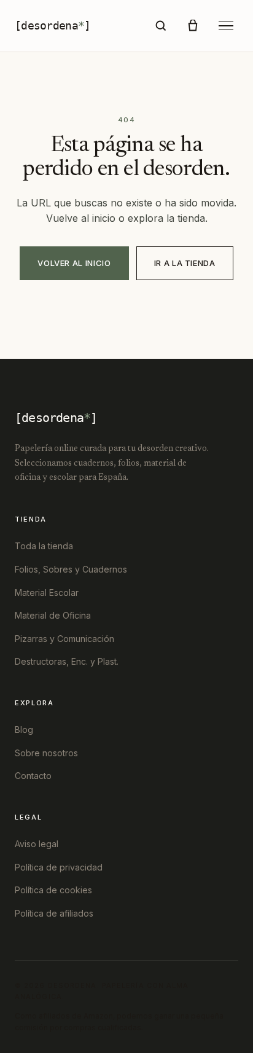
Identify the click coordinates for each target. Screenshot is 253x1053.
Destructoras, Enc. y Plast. (67, 661)
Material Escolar (47, 592)
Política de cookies (53, 890)
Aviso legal (36, 844)
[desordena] (52, 25)
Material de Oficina (53, 615)
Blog (24, 729)
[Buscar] (161, 26)
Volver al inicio (74, 263)
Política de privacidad (59, 867)
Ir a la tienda (185, 263)
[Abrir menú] (226, 26)
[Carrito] (193, 26)
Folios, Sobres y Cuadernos (71, 569)
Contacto (33, 775)
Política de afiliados (54, 913)
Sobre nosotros (46, 753)
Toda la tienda (44, 546)
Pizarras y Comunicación (64, 638)
